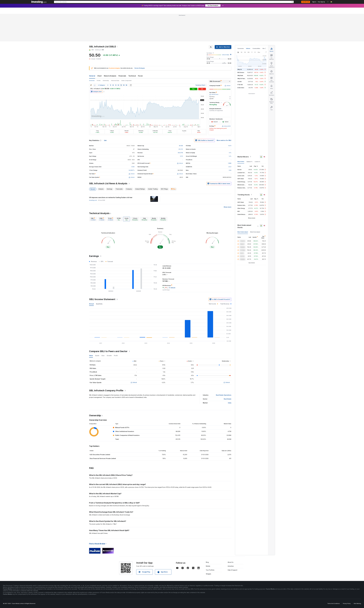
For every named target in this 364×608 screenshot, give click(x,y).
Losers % (257, 134)
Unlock (135, 355)
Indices (248, 21)
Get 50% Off (305, 2)
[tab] (93, 191)
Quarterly (99, 276)
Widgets (208, 546)
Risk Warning (357, 576)
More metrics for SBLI (224, 113)
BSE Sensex (240, 45)
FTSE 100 (240, 57)
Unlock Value (225, 27)
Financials (122, 48)
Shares (264, 21)
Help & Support (232, 542)
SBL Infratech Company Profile (106, 363)
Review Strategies (140, 40)
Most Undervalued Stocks (244, 199)
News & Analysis (110, 48)
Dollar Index (240, 60)
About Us (230, 535)
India (229, 375)
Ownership (106, 53)
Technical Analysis (99, 185)
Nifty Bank (240, 48)
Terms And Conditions (333, 576)
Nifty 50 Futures (241, 51)
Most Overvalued (255, 204)
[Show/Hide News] (131, 58)
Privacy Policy (347, 576)
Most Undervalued (242, 204)
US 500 (239, 54)
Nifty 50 (239, 42)
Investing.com (93, 173)
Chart (99, 48)
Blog (207, 535)
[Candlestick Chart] (91, 58)
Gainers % (249, 134)
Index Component (126, 53)
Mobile (208, 538)
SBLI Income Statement (102, 271)
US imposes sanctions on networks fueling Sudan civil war (110, 170)
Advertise (231, 538)
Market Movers (243, 129)
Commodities (256, 21)
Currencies (240, 21)
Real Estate (227, 371)
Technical (132, 48)
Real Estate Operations (223, 367)
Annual (91, 276)
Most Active (240, 134)
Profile (98, 53)
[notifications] (328, 2)
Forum (140, 48)
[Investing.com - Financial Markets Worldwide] (38, 2)
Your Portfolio (210, 542)
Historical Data (115, 53)
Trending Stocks (243, 167)
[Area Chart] (95, 58)
